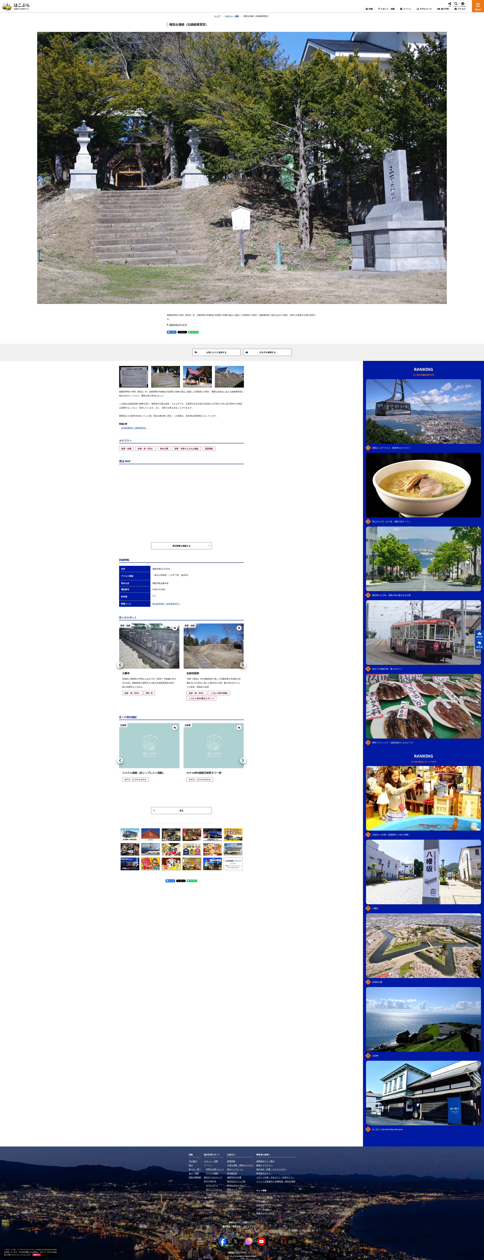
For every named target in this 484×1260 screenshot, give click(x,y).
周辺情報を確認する (181, 545)
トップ (217, 16)
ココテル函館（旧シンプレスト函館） (143, 772)
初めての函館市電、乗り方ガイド (387, 668)
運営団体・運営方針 (231, 1226)
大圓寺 (126, 673)
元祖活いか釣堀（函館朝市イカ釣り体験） (391, 834)
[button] (120, 665)
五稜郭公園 (377, 982)
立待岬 (375, 1055)
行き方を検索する (268, 352)
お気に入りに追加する (216, 352)
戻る (181, 810)
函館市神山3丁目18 (178, 324)
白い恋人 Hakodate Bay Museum (387, 1129)
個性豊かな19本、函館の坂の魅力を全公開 (391, 595)
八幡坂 (375, 908)
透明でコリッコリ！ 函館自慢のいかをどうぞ (392, 742)
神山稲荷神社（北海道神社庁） (166, 603)
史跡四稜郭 (193, 673)
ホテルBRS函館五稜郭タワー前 (204, 772)
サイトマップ (250, 1226)
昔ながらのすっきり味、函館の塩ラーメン (391, 521)
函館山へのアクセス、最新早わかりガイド (391, 447)
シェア (172, 332)
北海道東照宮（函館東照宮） (134, 428)
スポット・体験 (232, 16)
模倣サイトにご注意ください (242, 1222)
